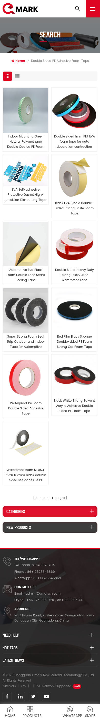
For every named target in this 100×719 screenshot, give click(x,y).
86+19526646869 (41, 571)
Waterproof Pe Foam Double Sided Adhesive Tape (25, 408)
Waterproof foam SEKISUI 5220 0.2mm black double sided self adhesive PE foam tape (25, 475)
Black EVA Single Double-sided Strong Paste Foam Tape (74, 208)
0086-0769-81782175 (38, 565)
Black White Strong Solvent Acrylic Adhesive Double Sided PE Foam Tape (74, 405)
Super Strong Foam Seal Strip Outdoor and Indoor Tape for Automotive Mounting (25, 342)
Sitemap (9, 686)
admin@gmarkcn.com (43, 593)
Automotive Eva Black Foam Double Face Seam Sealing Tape (25, 275)
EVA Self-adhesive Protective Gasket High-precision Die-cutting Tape (25, 194)
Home (20, 60)
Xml (23, 686)
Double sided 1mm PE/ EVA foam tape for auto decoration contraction (74, 141)
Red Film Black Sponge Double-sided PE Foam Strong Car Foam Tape (74, 341)
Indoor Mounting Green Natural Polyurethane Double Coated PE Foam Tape (25, 142)
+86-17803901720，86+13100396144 (54, 600)
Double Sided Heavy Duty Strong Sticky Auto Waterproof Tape (74, 275)
